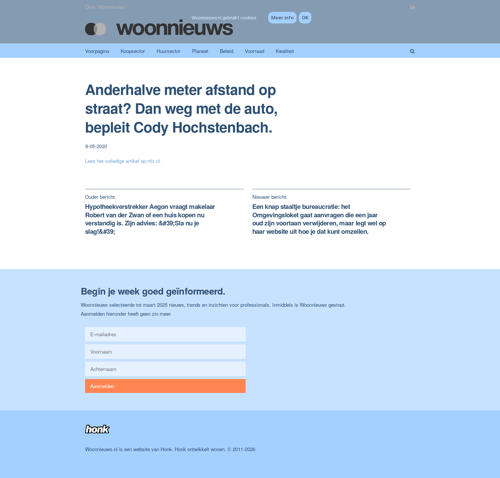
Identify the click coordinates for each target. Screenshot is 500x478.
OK (305, 18)
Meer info (282, 18)
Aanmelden (102, 385)
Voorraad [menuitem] (254, 50)
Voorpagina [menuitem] (97, 50)
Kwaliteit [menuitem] (285, 50)
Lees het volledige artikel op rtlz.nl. (123, 160)
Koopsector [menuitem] (133, 50)
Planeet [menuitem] (200, 50)
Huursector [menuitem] (169, 50)
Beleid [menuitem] (226, 50)
